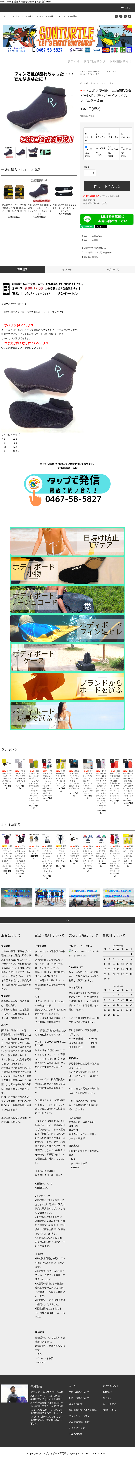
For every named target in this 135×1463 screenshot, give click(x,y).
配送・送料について (79, 1398)
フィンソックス (110, 71)
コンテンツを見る (69, 16)
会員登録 (107, 1392)
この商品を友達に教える (95, 248)
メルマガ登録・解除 (79, 1422)
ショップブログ (77, 1427)
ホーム (6, 16)
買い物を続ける (91, 257)
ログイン (107, 1398)
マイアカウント (111, 1386)
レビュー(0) (112, 269)
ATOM (78, 1433)
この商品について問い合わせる (98, 252)
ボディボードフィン (95, 71)
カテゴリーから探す (24, 16)
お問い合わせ (109, 1410)
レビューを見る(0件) (93, 236)
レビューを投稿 (91, 240)
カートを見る (109, 1404)
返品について (89, 200)
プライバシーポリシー (80, 1416)
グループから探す (47, 16)
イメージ (67, 269)
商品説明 (22, 269)
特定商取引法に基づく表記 (95, 203)
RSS (71, 1433)
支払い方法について (79, 1392)
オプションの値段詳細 (101, 196)
